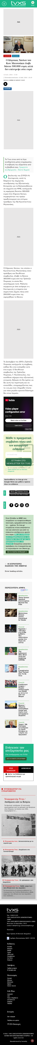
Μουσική (10, 982)
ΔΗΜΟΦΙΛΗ (26, 768)
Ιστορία (10, 1012)
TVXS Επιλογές (14, 1024)
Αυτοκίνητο (11, 999)
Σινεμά (9, 978)
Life (8, 996)
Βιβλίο (9, 984)
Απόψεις (11, 965)
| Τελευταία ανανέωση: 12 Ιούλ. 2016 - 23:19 (17, 77)
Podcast (9, 960)
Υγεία (9, 952)
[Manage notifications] (32, 1040)
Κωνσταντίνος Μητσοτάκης (19, 494)
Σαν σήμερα (11, 1016)
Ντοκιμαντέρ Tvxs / (14, 799)
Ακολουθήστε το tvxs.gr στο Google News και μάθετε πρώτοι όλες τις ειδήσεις (17, 482)
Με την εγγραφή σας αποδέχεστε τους (19, 469)
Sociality (24, 1041)
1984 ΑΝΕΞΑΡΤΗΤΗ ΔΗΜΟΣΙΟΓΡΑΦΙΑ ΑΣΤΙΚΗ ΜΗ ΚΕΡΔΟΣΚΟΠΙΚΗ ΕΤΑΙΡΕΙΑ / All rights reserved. (19, 1035)
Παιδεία (9, 1001)
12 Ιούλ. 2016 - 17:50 (10, 75)
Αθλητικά (10, 954)
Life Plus (11, 991)
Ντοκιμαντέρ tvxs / (12, 841)
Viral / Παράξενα (12, 998)
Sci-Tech (10, 958)
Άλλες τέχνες (11, 986)
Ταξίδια (9, 1003)
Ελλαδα (16, 56)
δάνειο (12, 491)
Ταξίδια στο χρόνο (13, 1020)
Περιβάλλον (11, 956)
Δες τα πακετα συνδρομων (16, 758)
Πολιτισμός (12, 975)
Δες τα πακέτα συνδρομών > (17, 552)
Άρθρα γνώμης (12, 968)
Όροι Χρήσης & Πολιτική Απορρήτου (19, 933)
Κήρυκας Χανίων (22, 491)
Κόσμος (9, 948)
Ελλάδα (9, 946)
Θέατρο (9, 980)
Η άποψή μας (11, 970)
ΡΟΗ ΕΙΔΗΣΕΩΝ (11, 769)
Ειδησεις (7, 56)
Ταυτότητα (10, 929)
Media (9, 950)
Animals (10, 994)
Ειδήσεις (11, 944)
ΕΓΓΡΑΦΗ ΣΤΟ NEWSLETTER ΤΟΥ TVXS (18, 462)
